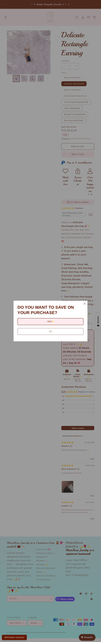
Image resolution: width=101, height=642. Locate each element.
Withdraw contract (14, 637)
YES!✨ (50, 322)
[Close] (84, 304)
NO (50, 331)
